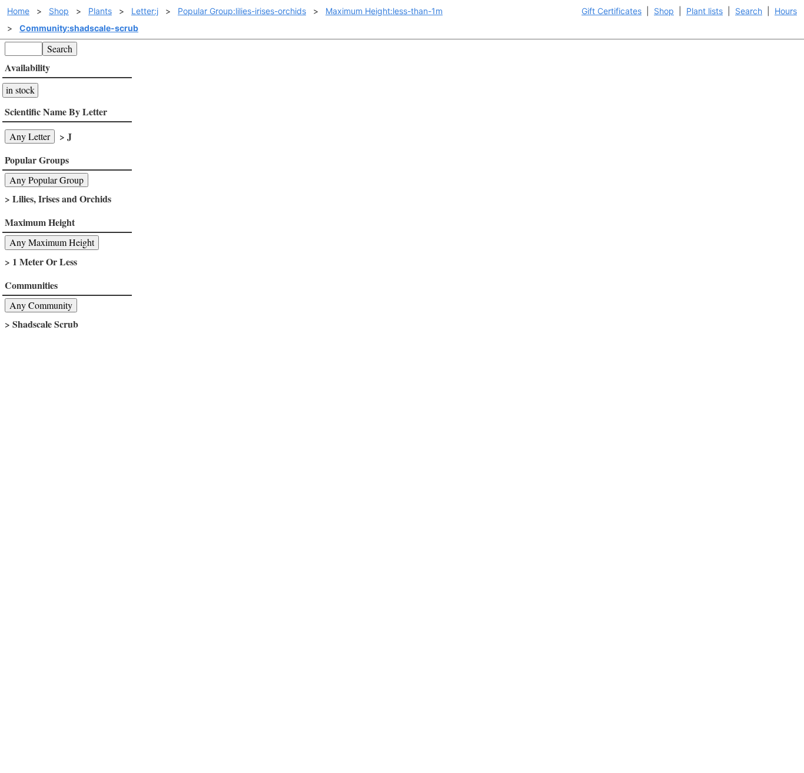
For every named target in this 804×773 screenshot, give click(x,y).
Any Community (40, 305)
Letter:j (144, 11)
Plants (100, 11)
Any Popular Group (46, 180)
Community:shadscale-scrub (78, 28)
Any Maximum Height (51, 242)
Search (748, 11)
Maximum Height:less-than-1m (384, 11)
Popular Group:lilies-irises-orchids (242, 11)
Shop (664, 11)
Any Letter (29, 136)
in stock (20, 90)
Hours (786, 11)
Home (18, 11)
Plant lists (704, 11)
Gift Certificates (612, 11)
